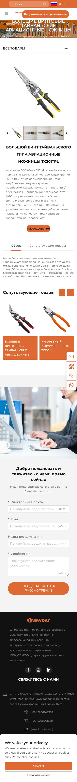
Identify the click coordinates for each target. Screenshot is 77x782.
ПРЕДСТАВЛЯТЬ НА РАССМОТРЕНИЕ (38, 588)
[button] (62, 292)
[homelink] (18, 12)
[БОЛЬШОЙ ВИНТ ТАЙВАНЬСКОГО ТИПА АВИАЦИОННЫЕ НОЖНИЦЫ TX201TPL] (16, 133)
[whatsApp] (71, 385)
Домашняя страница (20, 36)
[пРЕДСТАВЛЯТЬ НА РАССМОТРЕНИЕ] (44, 4)
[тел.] (71, 375)
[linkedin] (49, 670)
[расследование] (71, 356)
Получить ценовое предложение (45, 14)
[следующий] (66, 133)
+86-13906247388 (42, 712)
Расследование (38, 228)
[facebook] (28, 670)
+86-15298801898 (42, 720)
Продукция (45, 36)
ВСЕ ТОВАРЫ (14, 48)
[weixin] (71, 366)
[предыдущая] (7, 133)
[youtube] (38, 670)
